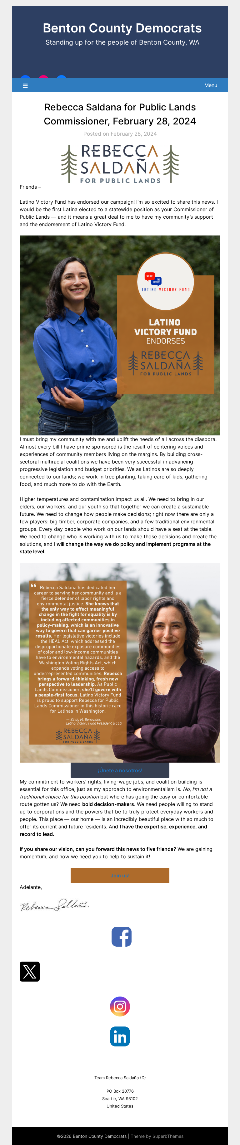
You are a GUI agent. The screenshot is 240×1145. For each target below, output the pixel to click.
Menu (210, 85)
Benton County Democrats (122, 28)
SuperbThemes (167, 1136)
